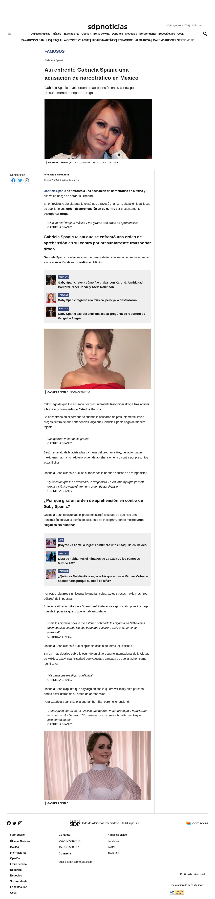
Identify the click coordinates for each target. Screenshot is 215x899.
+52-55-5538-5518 (69, 841)
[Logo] (107, 27)
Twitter (111, 847)
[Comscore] (197, 823)
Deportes (117, 33)
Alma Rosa (143, 40)
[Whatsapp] (27, 180)
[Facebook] (13, 180)
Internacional (71, 33)
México (57, 33)
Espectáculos (166, 33)
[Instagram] (20, 823)
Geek (180, 33)
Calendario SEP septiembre (173, 40)
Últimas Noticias (40, 33)
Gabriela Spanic (54, 60)
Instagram (113, 852)
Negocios (131, 33)
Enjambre (125, 40)
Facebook (113, 841)
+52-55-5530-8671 (69, 847)
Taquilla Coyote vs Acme (71, 40)
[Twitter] (20, 180)
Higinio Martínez (104, 40)
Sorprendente (147, 33)
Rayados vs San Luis (36, 40)
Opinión (86, 33)
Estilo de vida (101, 33)
